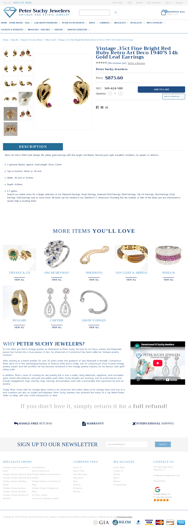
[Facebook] (97, 107)
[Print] (106, 107)
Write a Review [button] (136, 63)
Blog (75, 481)
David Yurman (94, 320)
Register (179, 2)
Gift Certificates (154, 2)
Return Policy (79, 471)
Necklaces (136, 23)
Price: (99, 78)
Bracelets (120, 23)
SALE (27, 23)
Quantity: (101, 93)
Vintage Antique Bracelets (14, 491)
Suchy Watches (38, 467)
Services (77, 484)
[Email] (102, 107)
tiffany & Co (19, 273)
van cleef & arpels (131, 273)
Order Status (117, 2)
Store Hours (16, 23)
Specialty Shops (80, 474)
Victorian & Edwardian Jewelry (45, 498)
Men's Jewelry (155, 23)
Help (130, 2)
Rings (92, 23)
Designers (77, 488)
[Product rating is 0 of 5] (101, 63)
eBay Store (78, 477)
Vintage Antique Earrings (14, 488)
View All (19, 279)
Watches (45, 30)
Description (33, 147)
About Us (77, 467)
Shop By (59, 30)
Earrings (105, 23)
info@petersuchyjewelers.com (166, 475)
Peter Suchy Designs (73, 23)
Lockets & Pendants (12, 30)
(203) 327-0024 (22, 3)
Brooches (33, 30)
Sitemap (76, 491)
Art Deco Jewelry (39, 495)
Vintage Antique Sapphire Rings (17, 474)
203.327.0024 (159, 481)
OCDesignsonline (124, 517)
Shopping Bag (119, 484)
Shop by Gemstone (77, 30)
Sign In (116, 477)
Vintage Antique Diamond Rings (17, 477)
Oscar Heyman (56, 273)
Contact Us (118, 471)
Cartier (56, 320)
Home (4, 23)
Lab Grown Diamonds (46, 23)
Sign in (168, 2)
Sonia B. (168, 273)
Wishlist (139, 2)
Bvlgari (19, 320)
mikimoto (94, 273)
